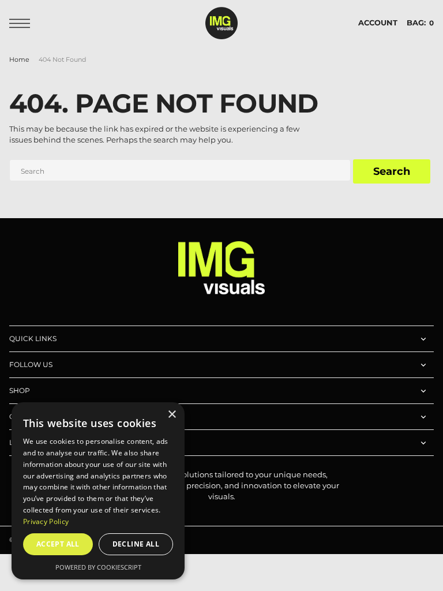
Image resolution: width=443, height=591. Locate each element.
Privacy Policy (46, 521)
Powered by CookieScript (98, 567)
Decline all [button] (135, 544)
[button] (22, 23)
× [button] (171, 414)
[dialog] (98, 490)
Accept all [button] (58, 544)
